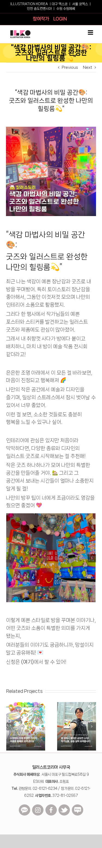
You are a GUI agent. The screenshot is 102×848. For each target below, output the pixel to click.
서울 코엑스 (80, 4)
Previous (70, 67)
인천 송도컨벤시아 (39, 8)
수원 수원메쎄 (65, 8)
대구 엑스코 (59, 4)
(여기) (27, 662)
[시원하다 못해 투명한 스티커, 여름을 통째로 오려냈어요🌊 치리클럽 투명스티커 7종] (25, 704)
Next (87, 67)
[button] (10, 558)
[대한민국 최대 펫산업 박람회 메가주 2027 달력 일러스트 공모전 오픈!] (76, 704)
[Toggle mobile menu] (91, 32)
